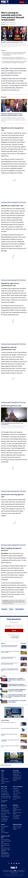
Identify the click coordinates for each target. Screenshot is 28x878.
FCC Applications (4, 819)
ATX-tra (14, 799)
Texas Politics (19, 609)
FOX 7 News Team (5, 811)
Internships (3, 814)
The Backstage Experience (4, 801)
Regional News (17, 824)
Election (14, 22)
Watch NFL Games (5, 839)
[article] (14, 105)
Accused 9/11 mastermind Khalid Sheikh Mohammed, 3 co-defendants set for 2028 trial (9, 669)
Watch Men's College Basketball (5, 850)
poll (5, 78)
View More (23, 643)
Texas (11, 71)
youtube (16, 863)
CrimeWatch (15, 788)
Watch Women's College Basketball (5, 853)
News (2, 771)
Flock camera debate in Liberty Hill (8, 722)
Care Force (15, 794)
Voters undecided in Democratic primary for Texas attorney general (12, 424)
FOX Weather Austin (5, 794)
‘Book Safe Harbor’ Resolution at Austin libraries (9, 735)
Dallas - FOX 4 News (17, 826)
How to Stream (4, 788)
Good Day (16, 771)
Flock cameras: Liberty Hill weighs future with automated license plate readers (9, 646)
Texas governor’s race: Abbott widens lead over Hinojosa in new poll (16, 680)
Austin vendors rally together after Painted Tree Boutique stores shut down (17, 696)
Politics (2, 777)
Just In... (3, 643)
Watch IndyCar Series (5, 848)
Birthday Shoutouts (17, 772)
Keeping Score (16, 774)
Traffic (2, 774)
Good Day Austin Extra (6, 796)
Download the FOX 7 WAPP (17, 810)
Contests (15, 780)
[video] (23, 724)
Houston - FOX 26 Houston (17, 828)
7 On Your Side (16, 790)
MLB (2, 829)
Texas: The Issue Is (17, 793)
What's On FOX (4, 807)
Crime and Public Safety (4, 779)
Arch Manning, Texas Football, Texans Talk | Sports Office (10, 740)
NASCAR (3, 831)
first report (15, 85)
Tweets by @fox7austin (5, 765)
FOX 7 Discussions (17, 797)
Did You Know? (16, 818)
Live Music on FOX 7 (17, 777)
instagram (14, 863)
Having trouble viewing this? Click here (13, 202)
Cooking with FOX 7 (17, 775)
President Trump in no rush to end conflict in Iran (10, 746)
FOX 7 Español (4, 791)
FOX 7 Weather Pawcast (16, 807)
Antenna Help (4, 821)
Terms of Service (15, 637)
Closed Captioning (5, 816)
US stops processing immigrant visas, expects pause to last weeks (8, 658)
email (19, 863)
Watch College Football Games (6, 841)
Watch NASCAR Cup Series (5, 846)
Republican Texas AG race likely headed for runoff (12, 42)
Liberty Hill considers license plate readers (10, 728)
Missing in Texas (16, 796)
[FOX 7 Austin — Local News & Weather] (5, 2)
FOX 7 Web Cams (16, 815)
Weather (15, 805)
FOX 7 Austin (9, 22)
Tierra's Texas (4, 790)
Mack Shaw (4, 22)
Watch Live (22, 2)
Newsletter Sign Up (5, 810)
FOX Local (4, 786)
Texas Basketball (4, 832)
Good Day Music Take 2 (5, 798)
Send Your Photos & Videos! (17, 813)
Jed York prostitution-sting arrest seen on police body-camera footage (9, 663)
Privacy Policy (15, 636)
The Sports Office (4, 793)
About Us (3, 805)
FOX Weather (16, 816)
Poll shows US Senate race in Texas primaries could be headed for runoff (12, 114)
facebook (9, 863)
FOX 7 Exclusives (17, 786)
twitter (11, 863)
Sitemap (2, 783)
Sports (3, 824)
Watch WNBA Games (5, 855)
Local (2, 772)
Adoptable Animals (17, 779)
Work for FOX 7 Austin (5, 813)
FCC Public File (4, 818)
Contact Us (3, 808)
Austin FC (3, 827)
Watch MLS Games (5, 856)
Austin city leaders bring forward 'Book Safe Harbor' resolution (10, 652)
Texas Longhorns (4, 826)
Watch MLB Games (5, 843)
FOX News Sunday (5, 781)
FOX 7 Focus (15, 791)
